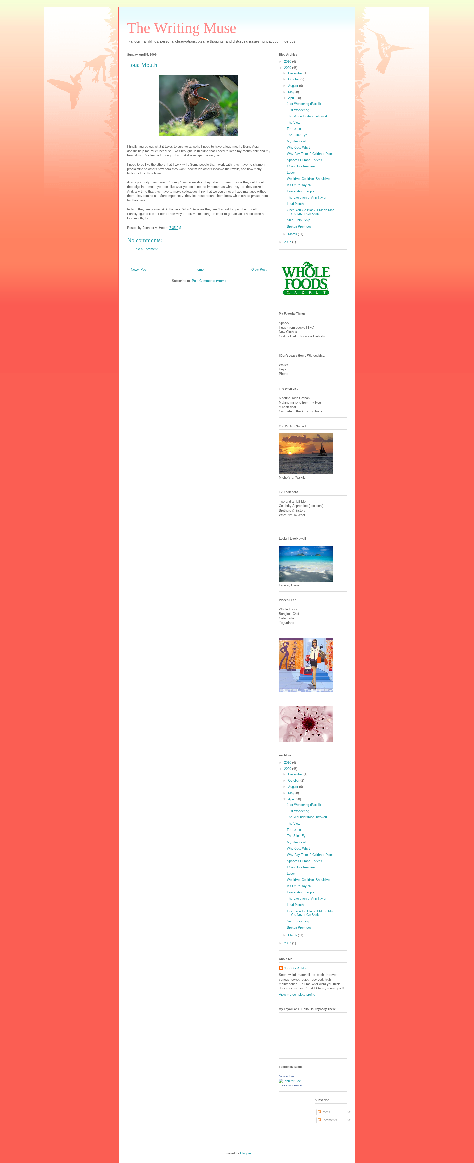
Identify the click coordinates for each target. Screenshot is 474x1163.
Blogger (245, 1153)
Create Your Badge (290, 1085)
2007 (288, 242)
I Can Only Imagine (301, 166)
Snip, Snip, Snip (298, 220)
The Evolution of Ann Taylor (306, 197)
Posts (325, 1112)
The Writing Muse (181, 28)
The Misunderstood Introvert (307, 116)
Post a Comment (145, 249)
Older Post (259, 269)
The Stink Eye (297, 135)
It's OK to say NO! (300, 185)
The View (293, 122)
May (291, 92)
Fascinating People (300, 191)
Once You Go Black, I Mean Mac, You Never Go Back (311, 212)
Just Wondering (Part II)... (305, 104)
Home (199, 269)
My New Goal (296, 141)
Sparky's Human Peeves (304, 160)
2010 (288, 61)
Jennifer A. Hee (295, 968)
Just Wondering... (299, 110)
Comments (329, 1120)
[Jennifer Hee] (290, 1081)
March (293, 234)
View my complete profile (297, 994)
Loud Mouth (142, 65)
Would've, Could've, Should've (308, 179)
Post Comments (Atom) (209, 281)
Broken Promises (299, 226)
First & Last (295, 129)
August (293, 86)
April (292, 98)
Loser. (291, 172)
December (296, 73)
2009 (288, 68)
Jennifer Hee (286, 1076)
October (294, 79)
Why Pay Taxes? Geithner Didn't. (310, 153)
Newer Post (139, 269)
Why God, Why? (298, 147)
